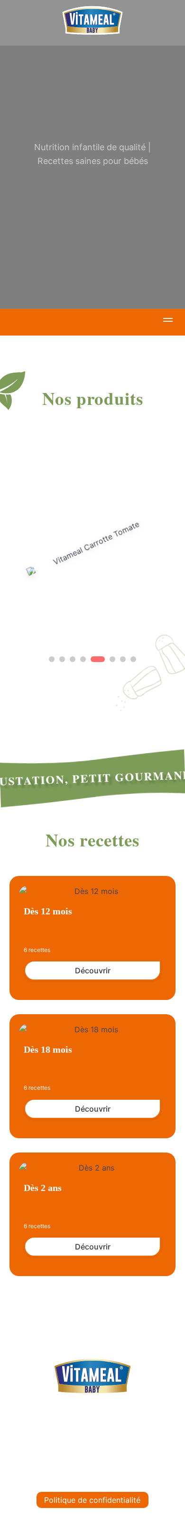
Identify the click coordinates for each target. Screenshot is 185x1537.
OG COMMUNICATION (144, 1522)
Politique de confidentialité (92, 1500)
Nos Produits (92, 1414)
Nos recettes (93, 1435)
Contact (92, 1476)
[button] (167, 321)
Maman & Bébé (93, 1455)
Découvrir (93, 970)
